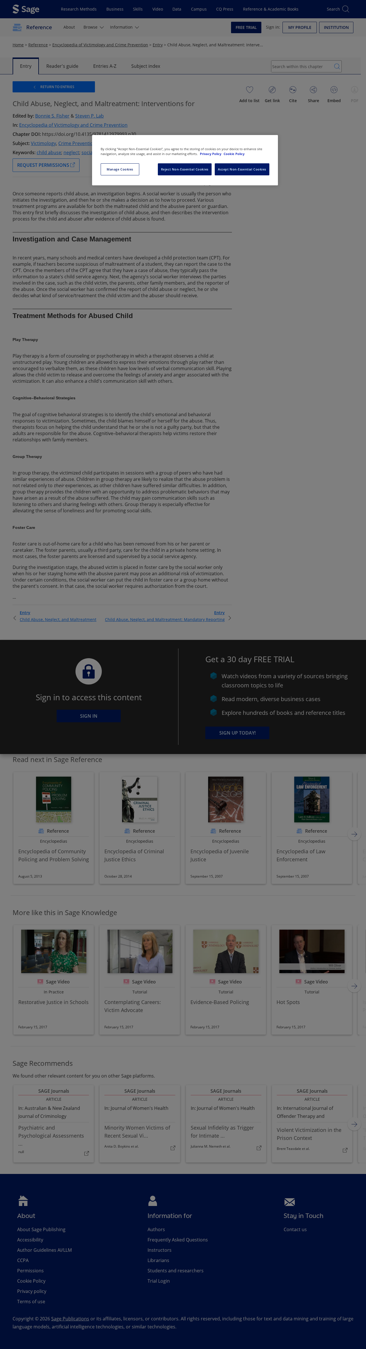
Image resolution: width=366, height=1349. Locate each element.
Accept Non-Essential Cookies (242, 169)
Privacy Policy (211, 154)
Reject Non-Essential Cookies (184, 169)
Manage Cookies (120, 169)
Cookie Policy (234, 154)
